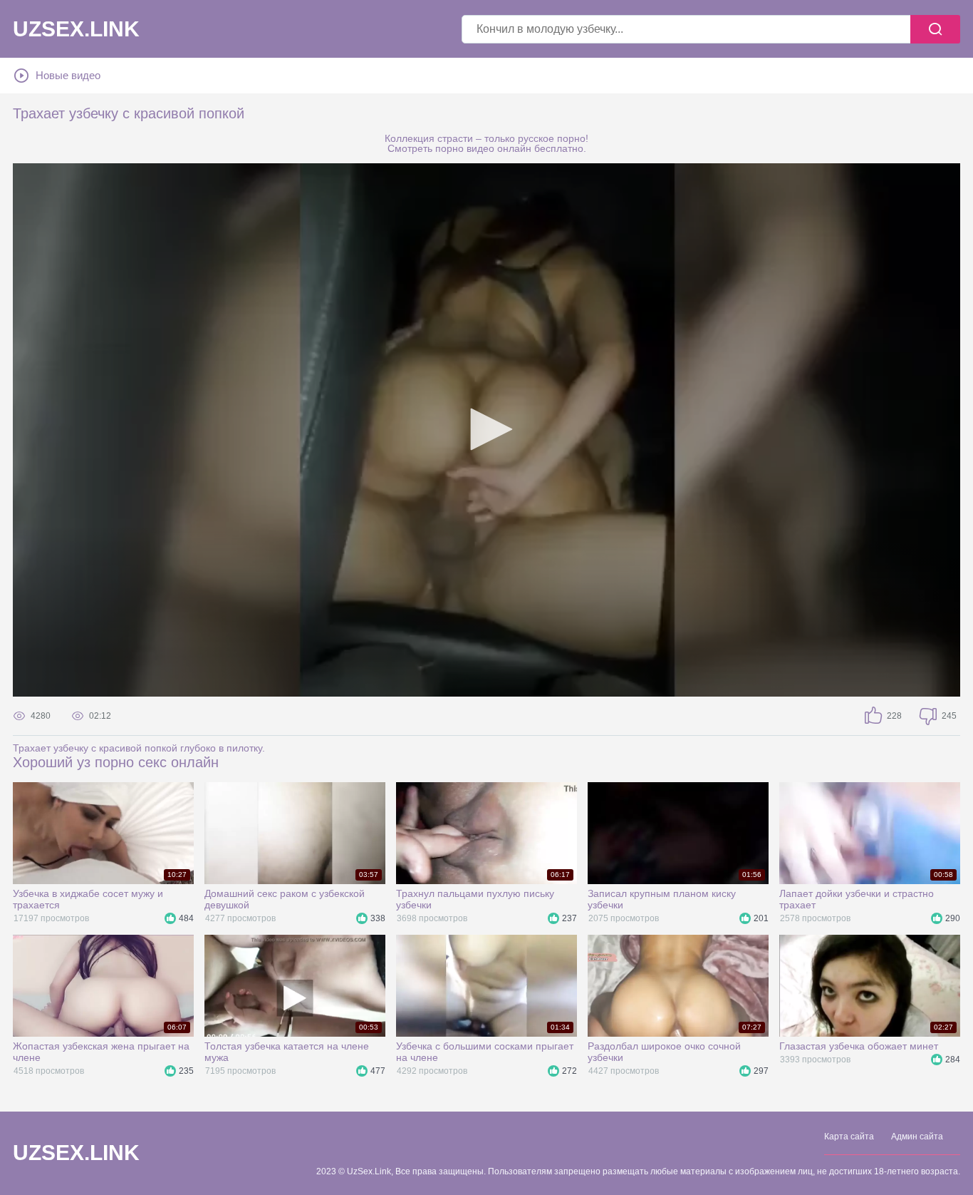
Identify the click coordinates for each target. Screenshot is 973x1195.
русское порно (552, 138)
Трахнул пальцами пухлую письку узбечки (475, 899)
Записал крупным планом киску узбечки (662, 899)
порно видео (464, 148)
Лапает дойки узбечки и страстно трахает (856, 899)
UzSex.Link (76, 29)
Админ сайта (917, 1137)
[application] (486, 430)
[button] (486, 429)
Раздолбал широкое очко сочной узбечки (664, 1051)
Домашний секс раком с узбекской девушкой (284, 899)
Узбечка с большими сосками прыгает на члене (484, 1051)
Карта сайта (849, 1137)
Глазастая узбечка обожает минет (858, 1046)
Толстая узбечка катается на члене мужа (286, 1051)
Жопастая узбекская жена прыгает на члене (101, 1051)
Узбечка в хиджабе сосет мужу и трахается (88, 899)
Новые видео (68, 75)
